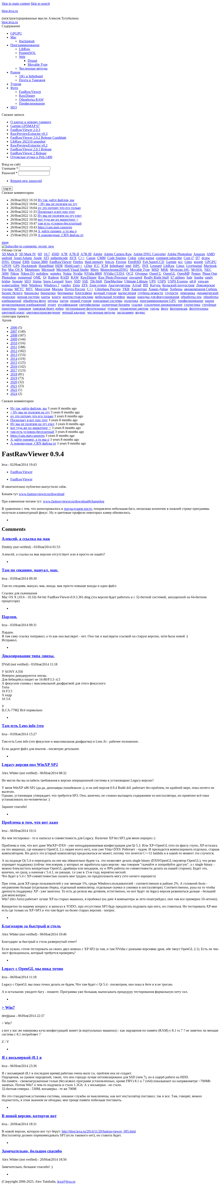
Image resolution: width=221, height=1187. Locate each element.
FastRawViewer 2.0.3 (25, 130)
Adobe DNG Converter (149, 254)
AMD (211, 254)
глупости (171, 293)
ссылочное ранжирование (163, 304)
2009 (13, 339)
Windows (35, 285)
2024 (13, 394)
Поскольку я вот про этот (56, 212)
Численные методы (33, 68)
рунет (52, 304)
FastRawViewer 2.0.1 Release (31, 149)
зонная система (28, 297)
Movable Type (37, 64)
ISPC (136, 266)
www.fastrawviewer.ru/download (41, 494)
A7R (64, 254)
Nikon (14, 273)
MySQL (197, 269)
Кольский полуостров (178, 285)
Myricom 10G (179, 269)
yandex (66, 285)
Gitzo (188, 262)
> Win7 (8, 1007)
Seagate (17, 281)
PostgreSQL (27, 53)
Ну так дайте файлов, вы (56, 200)
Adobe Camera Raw (118, 254)
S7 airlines (177, 277)
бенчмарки (65, 293)
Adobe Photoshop (179, 254)
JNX (145, 266)
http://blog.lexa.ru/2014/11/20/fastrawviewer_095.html (99, 1131)
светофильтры (89, 304)
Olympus (141, 273)
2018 (13, 374)
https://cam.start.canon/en (55, 227)
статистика (192, 304)
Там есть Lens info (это (23, 725)
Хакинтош (139, 289)
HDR (59, 266)
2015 (13, 362)
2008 (13, 335)
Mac (13, 37)
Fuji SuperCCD (153, 262)
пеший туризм (80, 301)
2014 (13, 359)
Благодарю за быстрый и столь (31, 926)
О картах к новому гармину (30, 122)
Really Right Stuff (156, 277)
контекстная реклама (78, 297)
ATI (46, 258)
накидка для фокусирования (158, 297)
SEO (13, 107)
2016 (13, 366)
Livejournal (194, 266)
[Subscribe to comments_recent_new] (28, 246)
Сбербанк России (108, 289)
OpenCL (155, 273)
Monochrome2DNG (114, 269)
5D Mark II (9, 254)
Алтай (136, 285)
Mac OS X (15, 269)
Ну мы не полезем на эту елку (60, 215)
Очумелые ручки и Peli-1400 (31, 157)
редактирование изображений (24, 304)
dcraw (206, 258)
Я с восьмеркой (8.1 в (22, 1057)
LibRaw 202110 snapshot (27, 141)
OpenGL (169, 273)
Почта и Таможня (32, 80)
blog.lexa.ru (10, 11)
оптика (53, 301)
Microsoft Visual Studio (72, 269)
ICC (97, 266)
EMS (26, 262)
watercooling (10, 285)
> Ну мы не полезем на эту (57, 204)
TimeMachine (113, 281)
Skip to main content (16, 3)
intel (128, 266)
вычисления (127, 293)
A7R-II (74, 254)
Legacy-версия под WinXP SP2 (30, 764)
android (7, 258)
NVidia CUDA (114, 273)
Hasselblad (46, 266)
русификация (67, 304)
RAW (75, 277)
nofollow (42, 273)
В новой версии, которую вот (29, 1116)
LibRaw (24, 49)
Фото (14, 88)
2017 (13, 370)
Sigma (37, 281)
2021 (13, 386)
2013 (13, 355)
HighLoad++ (73, 266)
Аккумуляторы (119, 285)
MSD (155, 269)
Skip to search (40, 3)
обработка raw (191, 297)
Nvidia (77, 273)
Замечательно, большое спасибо (32, 1151)
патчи (64, 301)
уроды (154, 308)
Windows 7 (51, 285)
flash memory (94, 262)
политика (131, 301)
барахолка (31, 293)
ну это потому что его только (59, 208)
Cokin (132, 258)
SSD (77, 281)
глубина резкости (150, 293)
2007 (13, 331)
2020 (13, 382)
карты (45, 297)
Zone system (98, 285)
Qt (44, 277)
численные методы (101, 312)
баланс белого (12, 293)
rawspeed (135, 277)
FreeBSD (134, 262)
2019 (13, 378)
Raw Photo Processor (113, 277)
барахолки (48, 293)
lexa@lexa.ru (66, 1181)
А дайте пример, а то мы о (57, 231)
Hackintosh (27, 41)
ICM (104, 266)
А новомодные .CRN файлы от (61, 235)
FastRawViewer (30, 92)
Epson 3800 (39, 262)
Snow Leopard (53, 281)
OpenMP (183, 273)
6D (40, 254)
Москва (57, 289)
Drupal (32, 60)
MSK (164, 269)
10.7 (47, 254)
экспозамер (125, 312)
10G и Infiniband (31, 76)
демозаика (187, 293)
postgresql (25, 277)
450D (55, 254)
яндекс (140, 312)
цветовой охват (13, 312)
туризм (112, 308)
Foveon (121, 262)
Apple (37, 258)
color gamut (146, 258)
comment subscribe (169, 258)
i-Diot (88, 266)
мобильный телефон (110, 297)
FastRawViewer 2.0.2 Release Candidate (38, 137)
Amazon (199, 254)
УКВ (125, 289)
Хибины (176, 289)
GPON (6, 266)
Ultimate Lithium (136, 281)
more (5, 242)
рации (209, 301)
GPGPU (16, 33)
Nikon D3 (28, 273)
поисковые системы (107, 301)
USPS (162, 281)
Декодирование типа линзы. (28, 656)
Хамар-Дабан (158, 289)
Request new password (26, 181)
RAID (64, 277)
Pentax (196, 273)
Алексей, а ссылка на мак (26, 538)
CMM (101, 258)
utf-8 (192, 281)
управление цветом (134, 308)
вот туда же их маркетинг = (58, 219)
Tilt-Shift (96, 281)
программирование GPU (158, 301)
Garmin (171, 262)
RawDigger (27, 95)
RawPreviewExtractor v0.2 (28, 145)
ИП (145, 285)
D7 (198, 258)
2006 (13, 327)
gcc (180, 262)
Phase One (209, 273)
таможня (24, 308)
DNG (5, 262)
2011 (13, 347)
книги (56, 297)
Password (9, 173)
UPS (152, 281)
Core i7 (189, 258)
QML (37, 277)
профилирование (190, 301)
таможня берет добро (48, 308)
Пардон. (9, 616)
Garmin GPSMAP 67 (25, 126)
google (198, 262)
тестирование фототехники (85, 308)
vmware (203, 281)
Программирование (24, 45)
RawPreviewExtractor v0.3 (28, 134)
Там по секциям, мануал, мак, (30, 570)
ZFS (85, 285)
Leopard (156, 266)
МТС (29, 289)
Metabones (32, 269)
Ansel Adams (23, 258)
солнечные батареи (116, 304)
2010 (13, 343)
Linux (180, 266)
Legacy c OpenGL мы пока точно (32, 968)
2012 (13, 351)
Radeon (53, 277)
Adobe (97, 254)
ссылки (137, 304)
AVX (73, 258)
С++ (90, 289)
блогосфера (83, 293)
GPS (16, 266)
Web (22, 57)
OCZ (129, 273)
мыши (131, 297)
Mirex (94, 269)
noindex (55, 273)
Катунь (155, 285)
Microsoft (48, 269)
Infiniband (117, 266)
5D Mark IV (27, 254)
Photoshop (9, 277)
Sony (68, 281)
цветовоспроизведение (43, 312)
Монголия (42, 289)
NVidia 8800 (93, 273)
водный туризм (105, 293)
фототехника (198, 308)
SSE (85, 281)
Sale (189, 277)
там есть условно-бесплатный (60, 223)
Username (10, 168)
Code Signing (116, 258)
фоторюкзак (179, 308)
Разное (15, 72)
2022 (13, 390)
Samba (198, 277)
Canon (90, 258)
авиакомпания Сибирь (200, 289)
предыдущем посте (78, 509)
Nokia (67, 273)
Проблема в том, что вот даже (30, 822)
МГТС (19, 289)
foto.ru (109, 262)
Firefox (78, 262)
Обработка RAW (31, 99)
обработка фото (34, 301)
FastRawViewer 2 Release (28, 153)
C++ (81, 258)
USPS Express (178, 281)
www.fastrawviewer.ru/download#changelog (73, 501)
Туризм (15, 84)
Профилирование (32, 103)
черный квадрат (73, 312)
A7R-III (86, 254)
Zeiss (76, 285)
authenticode (59, 258)
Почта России (75, 289)
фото (164, 308)
